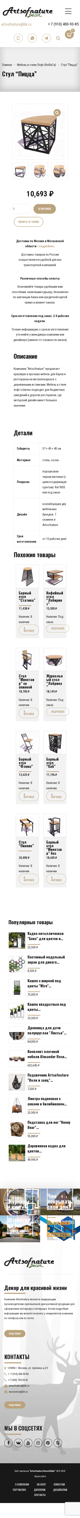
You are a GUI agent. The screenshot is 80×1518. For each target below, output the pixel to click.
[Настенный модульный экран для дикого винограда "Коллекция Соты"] (17, 964)
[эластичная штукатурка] (20, 1228)
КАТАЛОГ (41, 1484)
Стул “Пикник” (26, 843)
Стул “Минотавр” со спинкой (26, 681)
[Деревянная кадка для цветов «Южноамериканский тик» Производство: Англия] (17, 1153)
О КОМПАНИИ (22, 1484)
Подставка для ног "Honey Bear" (49, 1125)
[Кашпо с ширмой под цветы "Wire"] (17, 987)
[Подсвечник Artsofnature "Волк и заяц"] (17, 1082)
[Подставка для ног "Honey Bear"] (17, 1129)
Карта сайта (40, 1476)
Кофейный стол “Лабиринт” (54, 598)
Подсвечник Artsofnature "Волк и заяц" (48, 1077)
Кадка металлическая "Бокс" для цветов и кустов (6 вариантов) (46, 936)
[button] (57, 110)
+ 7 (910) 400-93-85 (63, 24)
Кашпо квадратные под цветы (47, 1006)
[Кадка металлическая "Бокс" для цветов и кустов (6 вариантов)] (17, 940)
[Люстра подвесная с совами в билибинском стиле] (17, 1105)
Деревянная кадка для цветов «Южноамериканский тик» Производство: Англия (49, 1148)
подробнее (46, 246)
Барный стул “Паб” (52, 762)
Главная (7, 65)
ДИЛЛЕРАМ (39, 1489)
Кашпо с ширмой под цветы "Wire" (44, 983)
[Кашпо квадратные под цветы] (17, 1011)
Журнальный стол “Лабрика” (54, 681)
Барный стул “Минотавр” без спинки (54, 849)
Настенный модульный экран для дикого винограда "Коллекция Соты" (46, 959)
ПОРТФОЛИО (19, 1489)
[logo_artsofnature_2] (29, 1262)
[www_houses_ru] (20, 1202)
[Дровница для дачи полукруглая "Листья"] (17, 1034)
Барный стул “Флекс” (26, 762)
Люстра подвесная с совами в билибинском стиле (46, 1101)
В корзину (44, 208)
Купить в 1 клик (28, 222)
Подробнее (57, 628)
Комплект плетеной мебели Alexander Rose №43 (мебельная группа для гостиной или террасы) (47, 1054)
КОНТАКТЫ (40, 1495)
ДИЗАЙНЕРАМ (60, 1489)
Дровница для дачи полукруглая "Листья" (46, 1030)
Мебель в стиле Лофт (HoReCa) (36, 65)
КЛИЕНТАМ (59, 1484)
